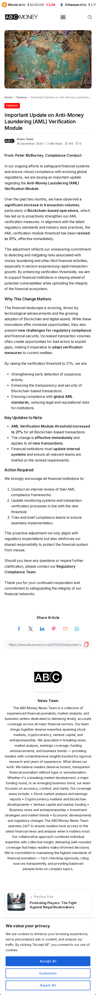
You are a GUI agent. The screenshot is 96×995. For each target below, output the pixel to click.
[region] (48, 957)
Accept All (48, 961)
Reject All (48, 985)
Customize (48, 973)
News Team (25, 139)
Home (8, 97)
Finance (22, 97)
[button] (63, 17)
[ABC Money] (21, 17)
